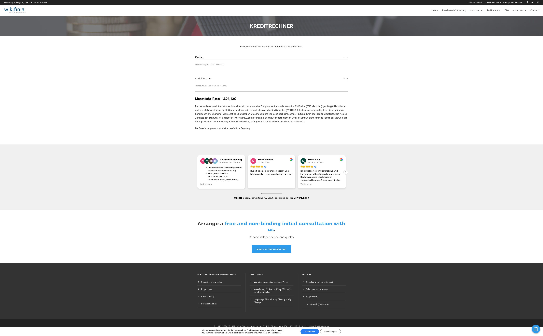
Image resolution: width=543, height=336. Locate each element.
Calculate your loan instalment (319, 281)
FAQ (507, 10)
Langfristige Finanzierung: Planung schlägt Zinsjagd (273, 300)
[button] (345, 172)
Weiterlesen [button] (206, 184)
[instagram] (538, 2)
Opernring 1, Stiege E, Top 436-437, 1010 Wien (25, 2)
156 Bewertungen (299, 197)
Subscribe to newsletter (211, 281)
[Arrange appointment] (536, 329)
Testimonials (493, 10)
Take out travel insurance (317, 289)
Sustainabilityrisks (209, 303)
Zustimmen (310, 331)
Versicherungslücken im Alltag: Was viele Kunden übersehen (272, 290)
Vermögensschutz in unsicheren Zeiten (271, 281)
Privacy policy (207, 296)
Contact (534, 10)
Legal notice (206, 289)
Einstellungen (330, 331)
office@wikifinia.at (493, 2)
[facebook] (527, 2)
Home (435, 10)
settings (276, 333)
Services (474, 10)
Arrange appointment (512, 2)
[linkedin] (532, 2)
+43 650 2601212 (475, 2)
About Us (518, 10)
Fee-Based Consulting (454, 10)
